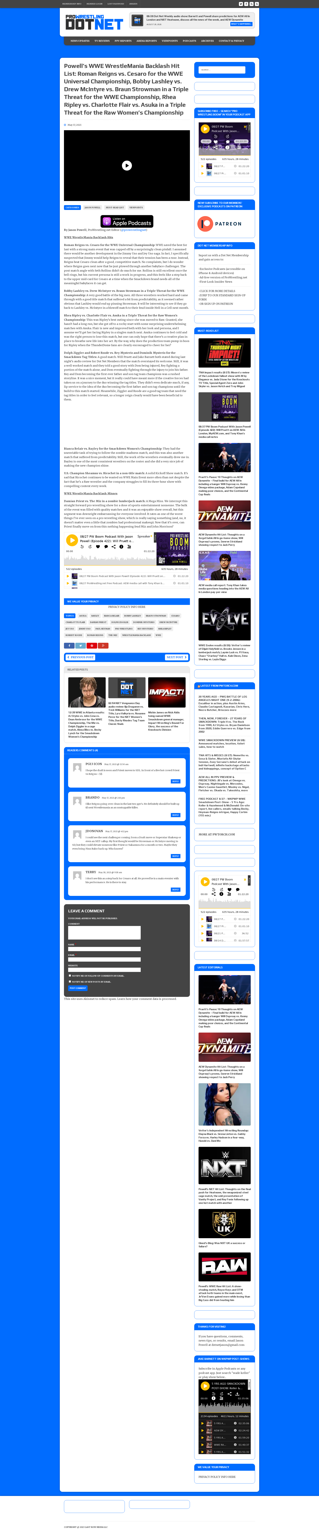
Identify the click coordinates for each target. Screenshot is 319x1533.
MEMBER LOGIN (94, 4)
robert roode (74, 635)
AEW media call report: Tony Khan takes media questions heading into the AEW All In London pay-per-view (224, 589)
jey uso (70, 628)
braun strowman (156, 616)
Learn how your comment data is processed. (147, 999)
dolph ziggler (119, 622)
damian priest (98, 622)
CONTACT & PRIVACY (231, 40)
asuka (82, 616)
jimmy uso (85, 628)
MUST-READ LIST (115, 207)
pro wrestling (124, 628)
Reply (175, 781)
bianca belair (111, 616)
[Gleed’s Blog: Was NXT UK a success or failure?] (225, 1236)
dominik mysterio (144, 622)
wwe (158, 635)
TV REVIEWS (102, 40)
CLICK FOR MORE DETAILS (217, 291)
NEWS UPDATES (80, 40)
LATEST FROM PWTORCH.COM (219, 685)
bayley (95, 616)
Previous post (82, 657)
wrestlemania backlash (136, 635)
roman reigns (95, 635)
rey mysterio (145, 628)
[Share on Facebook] (69, 645)
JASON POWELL (92, 207)
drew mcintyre (168, 622)
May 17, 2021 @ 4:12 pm (116, 831)
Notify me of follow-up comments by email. (98, 976)
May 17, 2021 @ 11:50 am (116, 764)
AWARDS (133, 4)
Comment (74, 924)
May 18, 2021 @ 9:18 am (110, 872)
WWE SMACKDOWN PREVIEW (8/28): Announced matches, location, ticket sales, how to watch (222, 743)
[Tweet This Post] (81, 645)
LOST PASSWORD (115, 4)
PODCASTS (189, 40)
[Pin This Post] (92, 645)
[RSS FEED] (251, 3)
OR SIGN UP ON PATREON (216, 303)
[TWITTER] (241, 3)
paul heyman (103, 628)
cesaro (175, 616)
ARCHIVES (207, 40)
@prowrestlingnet (133, 230)
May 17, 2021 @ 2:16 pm (113, 798)
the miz (112, 635)
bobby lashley (132, 616)
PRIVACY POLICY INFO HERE (126, 607)
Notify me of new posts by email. (91, 982)
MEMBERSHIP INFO (71, 4)
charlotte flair (75, 622)
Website (73, 965)
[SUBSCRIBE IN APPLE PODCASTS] (127, 225)
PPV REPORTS (123, 40)
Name (71, 944)
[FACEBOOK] (246, 3)
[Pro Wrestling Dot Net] (94, 22)
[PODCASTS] (257, 3)
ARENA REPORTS (147, 40)
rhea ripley (164, 628)
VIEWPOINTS (170, 40)
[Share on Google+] (103, 645)
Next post (175, 657)
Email (71, 955)
